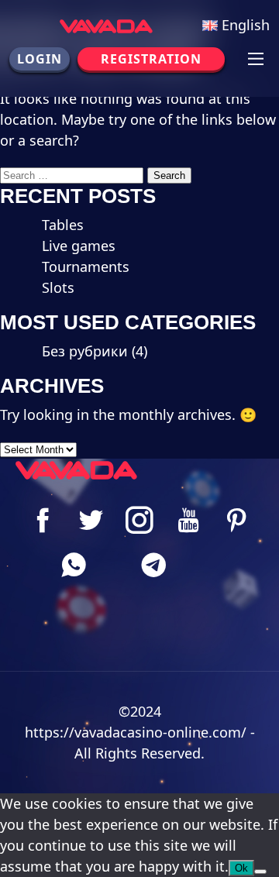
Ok (241, 868)
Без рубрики (85, 351)
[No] (260, 871)
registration (151, 58)
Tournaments (85, 266)
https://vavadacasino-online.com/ (135, 732)
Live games (78, 245)
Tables (63, 224)
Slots (58, 287)
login (39, 58)
